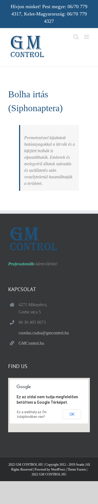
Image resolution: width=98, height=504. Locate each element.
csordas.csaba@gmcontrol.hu (44, 333)
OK (71, 414)
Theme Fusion (76, 469)
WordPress (58, 469)
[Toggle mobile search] (76, 37)
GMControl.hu (31, 343)
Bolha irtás (28, 94)
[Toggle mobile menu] (87, 37)
